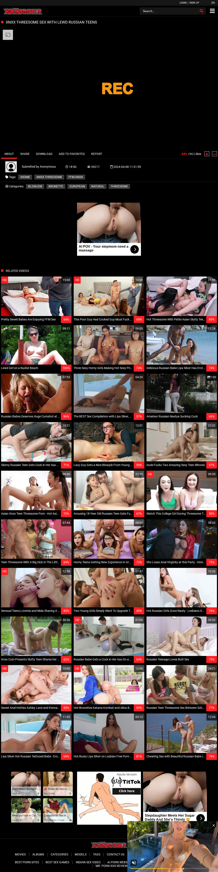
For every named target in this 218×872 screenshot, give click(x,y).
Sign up (194, 2)
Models (80, 854)
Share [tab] (25, 154)
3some (25, 177)
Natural (97, 186)
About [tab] (9, 154)
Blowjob (35, 186)
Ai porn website (119, 862)
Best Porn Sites (27, 862)
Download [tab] (44, 154)
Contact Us (115, 854)
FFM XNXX (76, 177)
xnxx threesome (49, 177)
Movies (20, 854)
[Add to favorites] (58, 280)
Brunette (56, 186)
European (77, 186)
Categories (59, 854)
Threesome (119, 186)
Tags (96, 854)
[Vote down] (214, 153)
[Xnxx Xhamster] (22, 11)
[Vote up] (206, 153)
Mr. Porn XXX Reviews (112, 866)
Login (183, 2)
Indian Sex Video (88, 862)
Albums (38, 854)
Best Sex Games (57, 862)
